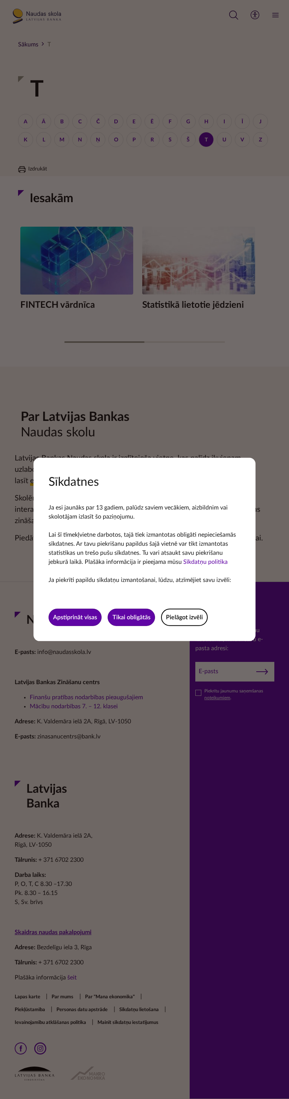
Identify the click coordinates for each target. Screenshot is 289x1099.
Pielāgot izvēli (184, 617)
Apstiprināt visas (75, 617)
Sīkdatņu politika (205, 562)
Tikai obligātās (132, 617)
